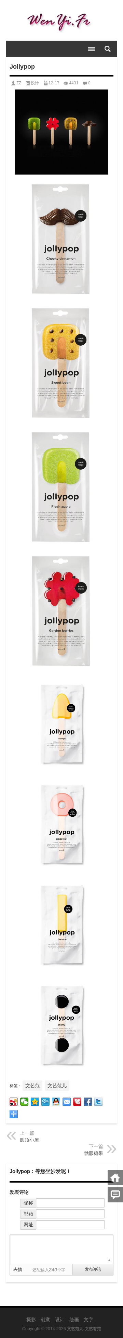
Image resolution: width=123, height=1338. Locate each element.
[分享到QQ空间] (35, 1102)
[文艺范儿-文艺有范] (61, 20)
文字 (88, 1319)
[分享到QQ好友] (56, 1102)
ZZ (18, 83)
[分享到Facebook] (88, 1102)
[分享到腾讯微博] (45, 1102)
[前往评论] (115, 1194)
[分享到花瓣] (77, 1102)
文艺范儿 (57, 1085)
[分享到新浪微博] (14, 1102)
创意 (45, 1319)
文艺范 (32, 1085)
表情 (17, 1269)
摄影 (31, 1319)
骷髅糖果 (93, 1153)
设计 (35, 83)
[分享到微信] (24, 1102)
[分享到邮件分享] (67, 1102)
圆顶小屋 (29, 1140)
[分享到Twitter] (98, 1102)
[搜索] (107, 49)
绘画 (74, 1319)
